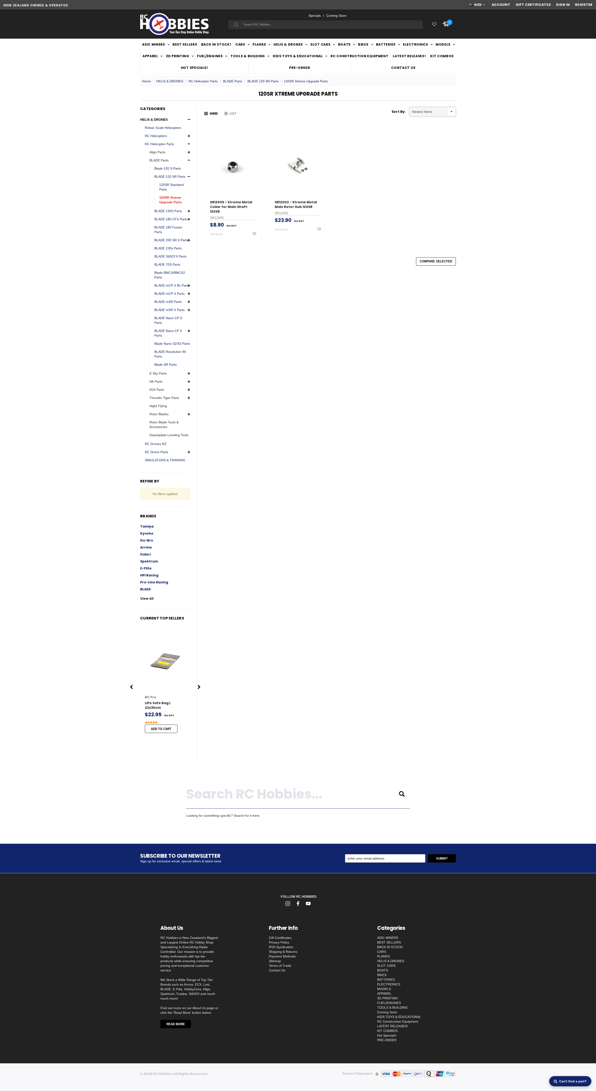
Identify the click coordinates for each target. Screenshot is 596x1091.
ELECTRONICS (415, 44)
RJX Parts (156, 390)
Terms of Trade (280, 965)
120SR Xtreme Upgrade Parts (306, 81)
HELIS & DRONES (288, 44)
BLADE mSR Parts (168, 302)
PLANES (259, 44)
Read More (175, 1024)
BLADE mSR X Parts (169, 310)
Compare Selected (436, 261)
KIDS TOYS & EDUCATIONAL (298, 56)
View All (146, 598)
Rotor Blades (159, 414)
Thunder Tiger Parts (164, 398)
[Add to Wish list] (254, 233)
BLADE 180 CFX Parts (170, 219)
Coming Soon (336, 15)
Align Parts (157, 152)
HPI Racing (149, 575)
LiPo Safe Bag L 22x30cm (158, 705)
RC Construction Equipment (360, 56)
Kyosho (146, 533)
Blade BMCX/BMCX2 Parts (169, 275)
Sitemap (275, 961)
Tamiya (147, 526)
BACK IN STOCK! (216, 44)
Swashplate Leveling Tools (168, 435)
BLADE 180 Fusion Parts (168, 229)
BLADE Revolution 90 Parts (170, 354)
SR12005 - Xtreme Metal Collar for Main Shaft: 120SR (231, 207)
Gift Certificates (280, 938)
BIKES (363, 44)
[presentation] (131, 687)
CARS (240, 44)
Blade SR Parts (165, 364)
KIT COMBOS (442, 56)
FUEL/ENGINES (210, 56)
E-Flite (146, 568)
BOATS (344, 44)
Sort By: (399, 111)
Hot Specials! (194, 67)
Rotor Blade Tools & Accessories (164, 424)
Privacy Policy (279, 942)
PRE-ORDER (299, 67)
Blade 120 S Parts (167, 168)
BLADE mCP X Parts (169, 293)
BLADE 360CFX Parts (170, 256)
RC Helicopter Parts (203, 81)
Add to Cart (161, 729)
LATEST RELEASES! (409, 56)
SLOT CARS (320, 44)
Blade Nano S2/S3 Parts (172, 343)
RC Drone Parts (156, 452)
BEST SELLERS (185, 44)
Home (146, 81)
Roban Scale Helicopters (163, 128)
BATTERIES (386, 44)
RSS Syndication (281, 947)
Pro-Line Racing (154, 582)
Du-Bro (146, 540)
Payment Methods (282, 956)
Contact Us (403, 67)
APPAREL (150, 56)
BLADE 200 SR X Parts (171, 240)
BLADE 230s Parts (168, 248)
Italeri (145, 554)
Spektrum (149, 561)
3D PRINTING (177, 56)
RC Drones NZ (155, 444)
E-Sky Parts (158, 373)
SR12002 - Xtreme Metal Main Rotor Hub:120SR (296, 204)
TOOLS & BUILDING (247, 56)
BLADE (145, 589)
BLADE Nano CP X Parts (168, 333)
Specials (314, 15)
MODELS (443, 44)
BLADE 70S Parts (167, 264)
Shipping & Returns (283, 952)
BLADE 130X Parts (168, 211)
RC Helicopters (156, 136)
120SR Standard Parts (171, 187)
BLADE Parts (232, 81)
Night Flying (158, 406)
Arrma (146, 547)
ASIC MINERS (153, 44)
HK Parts (156, 381)
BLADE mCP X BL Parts (171, 285)
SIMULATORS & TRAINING (165, 460)
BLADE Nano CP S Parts (168, 320)
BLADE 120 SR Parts (262, 81)
